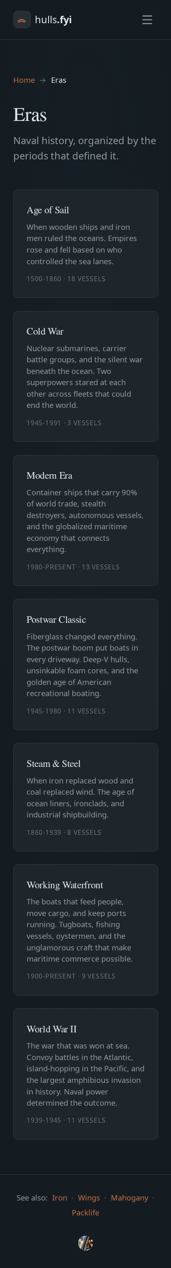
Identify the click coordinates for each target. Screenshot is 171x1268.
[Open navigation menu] (147, 20)
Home (24, 80)
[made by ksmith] (85, 1243)
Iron (59, 1197)
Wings (89, 1197)
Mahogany (129, 1197)
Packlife (85, 1212)
